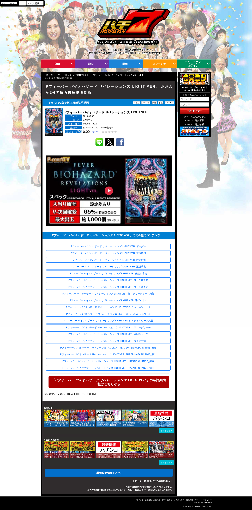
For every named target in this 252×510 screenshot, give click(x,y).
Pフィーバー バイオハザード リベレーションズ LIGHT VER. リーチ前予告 (108, 280)
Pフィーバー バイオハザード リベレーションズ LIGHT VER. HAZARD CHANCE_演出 (108, 367)
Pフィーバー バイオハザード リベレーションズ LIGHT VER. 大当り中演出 (108, 341)
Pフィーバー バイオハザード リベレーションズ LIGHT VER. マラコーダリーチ (108, 327)
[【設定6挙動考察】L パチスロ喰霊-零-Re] (150, 443)
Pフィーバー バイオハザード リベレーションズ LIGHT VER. (118, 75)
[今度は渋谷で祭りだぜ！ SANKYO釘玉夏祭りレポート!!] (71, 411)
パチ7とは (139, 500)
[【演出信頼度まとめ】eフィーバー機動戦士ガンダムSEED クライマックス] (71, 443)
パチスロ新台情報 (194, 120)
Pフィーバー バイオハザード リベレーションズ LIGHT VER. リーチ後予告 (108, 287)
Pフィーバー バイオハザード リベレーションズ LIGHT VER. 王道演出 (108, 266)
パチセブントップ (52, 75)
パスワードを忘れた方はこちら (195, 117)
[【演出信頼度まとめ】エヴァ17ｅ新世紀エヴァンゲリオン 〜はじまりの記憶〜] (123, 443)
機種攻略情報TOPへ (108, 473)
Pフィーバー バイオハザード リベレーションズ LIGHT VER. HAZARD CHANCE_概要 (108, 361)
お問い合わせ (167, 500)
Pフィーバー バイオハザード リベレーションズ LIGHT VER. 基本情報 (108, 253)
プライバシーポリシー (203, 500)
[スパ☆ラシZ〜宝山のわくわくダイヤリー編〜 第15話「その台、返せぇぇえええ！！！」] (45, 411)
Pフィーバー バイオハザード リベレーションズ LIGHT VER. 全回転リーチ (108, 334)
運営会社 (148, 500)
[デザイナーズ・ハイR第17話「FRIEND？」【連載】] (97, 411)
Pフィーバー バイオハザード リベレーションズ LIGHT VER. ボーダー (108, 246)
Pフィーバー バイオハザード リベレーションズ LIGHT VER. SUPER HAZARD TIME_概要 (108, 347)
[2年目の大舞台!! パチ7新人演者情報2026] (123, 411)
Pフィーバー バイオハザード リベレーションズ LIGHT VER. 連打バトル (108, 300)
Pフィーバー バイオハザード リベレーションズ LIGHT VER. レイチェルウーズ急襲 (108, 320)
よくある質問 (179, 500)
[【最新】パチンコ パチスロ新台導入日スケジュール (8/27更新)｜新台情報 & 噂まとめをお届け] (150, 411)
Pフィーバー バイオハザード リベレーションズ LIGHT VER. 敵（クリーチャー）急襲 (108, 293)
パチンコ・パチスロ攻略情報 (76, 75)
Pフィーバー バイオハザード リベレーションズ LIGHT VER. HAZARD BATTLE (108, 313)
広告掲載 (156, 500)
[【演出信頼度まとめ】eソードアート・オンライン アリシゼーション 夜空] (45, 443)
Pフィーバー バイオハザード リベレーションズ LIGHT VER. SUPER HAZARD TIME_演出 (108, 354)
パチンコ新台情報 (194, 124)
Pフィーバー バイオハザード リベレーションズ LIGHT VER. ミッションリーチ (108, 307)
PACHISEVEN (206, 502)
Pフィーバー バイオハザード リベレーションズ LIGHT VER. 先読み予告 (108, 273)
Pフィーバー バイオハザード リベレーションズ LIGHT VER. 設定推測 (108, 259)
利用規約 (189, 500)
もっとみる (165, 430)
